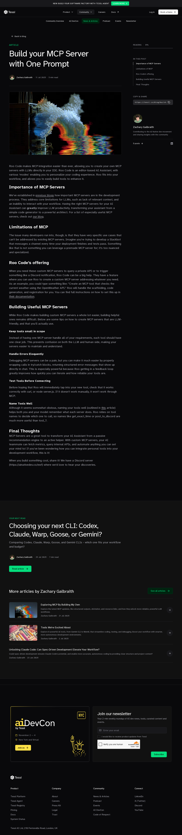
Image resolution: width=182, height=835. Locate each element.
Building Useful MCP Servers (148, 79)
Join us (21, 747)
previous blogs (45, 195)
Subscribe (159, 754)
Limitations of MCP (144, 68)
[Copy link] (169, 102)
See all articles (158, 590)
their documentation (21, 296)
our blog (38, 216)
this (103, 408)
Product (66, 12)
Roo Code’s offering (145, 74)
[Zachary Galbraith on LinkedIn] (172, 143)
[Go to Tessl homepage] (32, 12)
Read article (18, 568)
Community (84, 12)
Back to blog (20, 36)
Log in (152, 12)
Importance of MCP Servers (148, 63)
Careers (101, 12)
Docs (113, 12)
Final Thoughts (142, 84)
